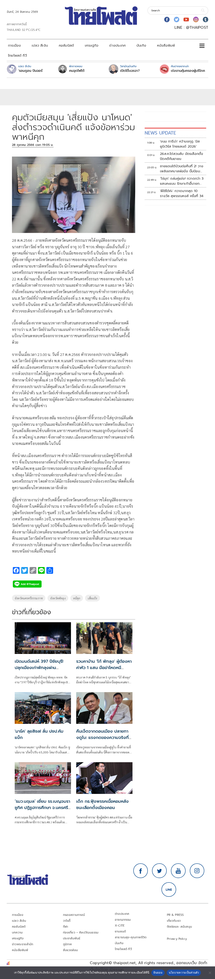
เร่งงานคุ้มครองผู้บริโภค (188, 70)
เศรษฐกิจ (91, 45)
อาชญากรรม (123, 920)
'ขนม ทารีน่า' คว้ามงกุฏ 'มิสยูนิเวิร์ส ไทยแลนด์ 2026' (180, 144)
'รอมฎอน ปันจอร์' (30, 70)
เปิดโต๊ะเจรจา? (130, 70)
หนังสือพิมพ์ (166, 45)
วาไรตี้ (67, 921)
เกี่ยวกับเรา (174, 921)
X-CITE (120, 925)
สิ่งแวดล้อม (70, 950)
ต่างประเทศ (117, 45)
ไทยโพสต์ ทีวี (17, 55)
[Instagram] (196, 19)
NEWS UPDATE (160, 132)
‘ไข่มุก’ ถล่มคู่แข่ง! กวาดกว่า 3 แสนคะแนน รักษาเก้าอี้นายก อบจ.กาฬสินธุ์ (182, 181)
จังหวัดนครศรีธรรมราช (29, 598)
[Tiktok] (205, 19)
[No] (210, 973)
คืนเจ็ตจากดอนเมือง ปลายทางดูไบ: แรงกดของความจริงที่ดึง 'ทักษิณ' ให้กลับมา (102, 737)
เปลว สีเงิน (40, 45)
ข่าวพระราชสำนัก (22, 944)
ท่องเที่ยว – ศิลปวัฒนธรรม (81, 932)
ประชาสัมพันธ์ (71, 938)
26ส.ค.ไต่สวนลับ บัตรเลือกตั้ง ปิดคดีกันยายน (181, 156)
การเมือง (14, 45)
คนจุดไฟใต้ (76, 70)
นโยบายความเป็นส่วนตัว (184, 972)
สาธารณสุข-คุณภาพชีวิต (130, 937)
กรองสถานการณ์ (74, 915)
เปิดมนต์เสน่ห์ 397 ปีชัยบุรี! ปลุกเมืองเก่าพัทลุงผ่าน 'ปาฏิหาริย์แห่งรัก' (39, 667)
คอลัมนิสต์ (66, 45)
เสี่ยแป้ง (92, 598)
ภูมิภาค (67, 944)
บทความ (17, 932)
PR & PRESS (175, 915)
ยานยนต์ (120, 931)
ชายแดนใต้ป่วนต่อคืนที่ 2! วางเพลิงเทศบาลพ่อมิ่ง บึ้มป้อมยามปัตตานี (181, 169)
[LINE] (169, 890)
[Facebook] (167, 19)
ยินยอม (158, 972)
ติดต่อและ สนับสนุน (179, 926)
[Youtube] (186, 19)
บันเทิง (141, 45)
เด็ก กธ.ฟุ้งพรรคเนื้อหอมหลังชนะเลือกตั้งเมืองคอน (102, 804)
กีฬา (65, 926)
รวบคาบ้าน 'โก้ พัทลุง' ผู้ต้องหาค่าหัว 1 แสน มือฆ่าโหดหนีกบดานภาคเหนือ (104, 667)
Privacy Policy (177, 939)
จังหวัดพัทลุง (58, 598)
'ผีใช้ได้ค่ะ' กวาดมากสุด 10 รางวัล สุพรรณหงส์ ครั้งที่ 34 (181, 193)
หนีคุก (76, 598)
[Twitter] (176, 19)
